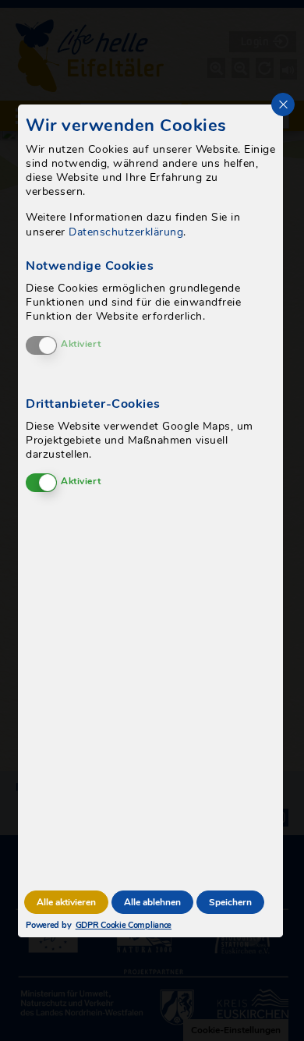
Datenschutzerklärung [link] (126, 232)
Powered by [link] (84, 925)
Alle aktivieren (66, 902)
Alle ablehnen (152, 902)
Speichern (230, 902)
